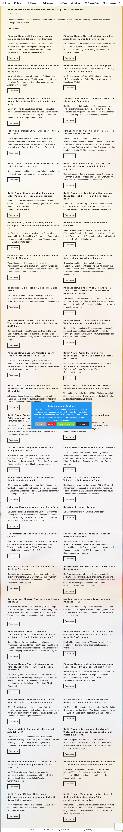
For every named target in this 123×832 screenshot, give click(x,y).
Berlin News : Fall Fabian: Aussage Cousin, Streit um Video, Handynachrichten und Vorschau (32, 765)
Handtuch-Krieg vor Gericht (79, 507)
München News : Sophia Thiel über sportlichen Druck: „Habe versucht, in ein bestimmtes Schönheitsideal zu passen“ (31, 634)
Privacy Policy (82, 424)
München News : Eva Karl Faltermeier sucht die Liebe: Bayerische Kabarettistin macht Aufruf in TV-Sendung (88, 634)
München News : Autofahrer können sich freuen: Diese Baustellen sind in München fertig (31, 101)
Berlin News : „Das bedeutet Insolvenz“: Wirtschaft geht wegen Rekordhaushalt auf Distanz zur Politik (87, 732)
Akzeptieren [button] (40, 424)
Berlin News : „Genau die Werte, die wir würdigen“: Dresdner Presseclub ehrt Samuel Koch (33, 225)
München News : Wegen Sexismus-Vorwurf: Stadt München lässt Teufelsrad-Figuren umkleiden (31, 667)
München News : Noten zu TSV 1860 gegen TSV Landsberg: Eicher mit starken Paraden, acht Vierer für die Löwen (88, 68)
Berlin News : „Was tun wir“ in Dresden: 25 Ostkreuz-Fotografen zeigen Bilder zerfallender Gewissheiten (87, 797)
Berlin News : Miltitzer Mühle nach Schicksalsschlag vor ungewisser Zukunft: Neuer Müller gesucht (31, 797)
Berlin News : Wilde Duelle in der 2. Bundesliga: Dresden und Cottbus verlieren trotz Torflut (88, 356)
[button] (120, 3)
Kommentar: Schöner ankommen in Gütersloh (89, 448)
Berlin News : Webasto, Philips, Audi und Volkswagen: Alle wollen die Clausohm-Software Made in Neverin (30, 418)
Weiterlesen (13, 58)
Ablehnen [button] (51, 424)
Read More (12, 28)
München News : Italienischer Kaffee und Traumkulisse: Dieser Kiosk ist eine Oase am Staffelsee (32, 323)
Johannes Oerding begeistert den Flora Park (32, 507)
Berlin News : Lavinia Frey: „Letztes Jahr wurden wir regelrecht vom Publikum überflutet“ (86, 166)
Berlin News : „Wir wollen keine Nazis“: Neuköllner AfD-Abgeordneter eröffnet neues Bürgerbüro (32, 388)
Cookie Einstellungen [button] (66, 424)
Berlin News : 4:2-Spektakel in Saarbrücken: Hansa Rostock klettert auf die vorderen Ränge (88, 196)
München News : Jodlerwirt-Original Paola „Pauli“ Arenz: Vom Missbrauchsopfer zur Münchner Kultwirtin (87, 291)
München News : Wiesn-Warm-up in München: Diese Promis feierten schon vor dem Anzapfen (33, 68)
